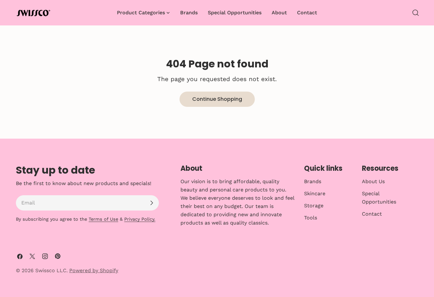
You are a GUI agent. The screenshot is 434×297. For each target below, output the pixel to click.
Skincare (314, 193)
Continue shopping (217, 99)
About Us (373, 181)
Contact (372, 214)
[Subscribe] (151, 203)
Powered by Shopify (93, 270)
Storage (313, 206)
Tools (310, 218)
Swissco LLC (50, 270)
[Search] (415, 12)
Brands (312, 181)
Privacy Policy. (139, 219)
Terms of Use (103, 219)
